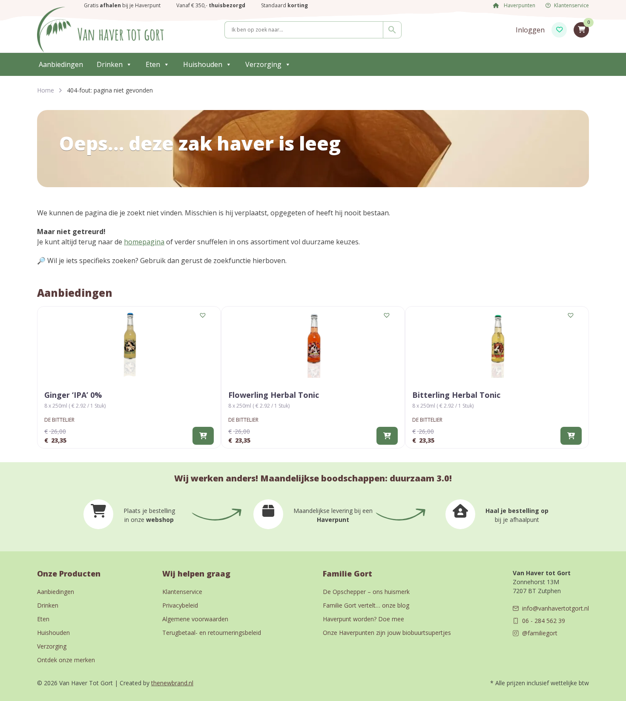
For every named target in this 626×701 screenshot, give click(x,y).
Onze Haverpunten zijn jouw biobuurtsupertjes (387, 633)
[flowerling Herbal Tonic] (313, 344)
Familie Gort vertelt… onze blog (366, 605)
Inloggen (530, 30)
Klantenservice (571, 5)
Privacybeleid (180, 605)
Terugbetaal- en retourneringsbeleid (211, 633)
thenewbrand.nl (172, 683)
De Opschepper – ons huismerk (366, 592)
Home (45, 90)
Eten (153, 64)
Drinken (110, 64)
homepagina (144, 241)
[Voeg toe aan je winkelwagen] (203, 436)
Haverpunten (519, 5)
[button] (203, 315)
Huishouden (202, 64)
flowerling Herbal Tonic (273, 395)
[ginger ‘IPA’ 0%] (129, 344)
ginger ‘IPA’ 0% (73, 395)
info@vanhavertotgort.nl (555, 608)
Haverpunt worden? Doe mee (363, 619)
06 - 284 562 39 (543, 621)
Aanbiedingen (61, 64)
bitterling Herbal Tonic (456, 395)
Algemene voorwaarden (195, 619)
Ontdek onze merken (66, 660)
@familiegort (539, 633)
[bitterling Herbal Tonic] (497, 344)
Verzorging (263, 64)
